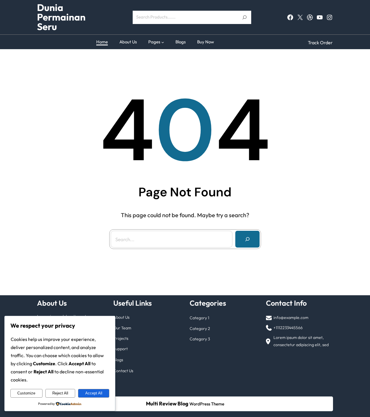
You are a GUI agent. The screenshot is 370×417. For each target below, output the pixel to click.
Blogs (118, 359)
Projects (120, 338)
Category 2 (200, 328)
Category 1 (199, 317)
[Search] (247, 239)
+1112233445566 (288, 327)
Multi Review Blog (167, 403)
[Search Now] (244, 17)
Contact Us (123, 370)
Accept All (93, 393)
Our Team (122, 328)
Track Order (320, 42)
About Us (121, 317)
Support (120, 348)
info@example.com (290, 317)
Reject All (60, 393)
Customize (26, 393)
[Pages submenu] (162, 41)
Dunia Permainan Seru (61, 17)
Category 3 (200, 339)
